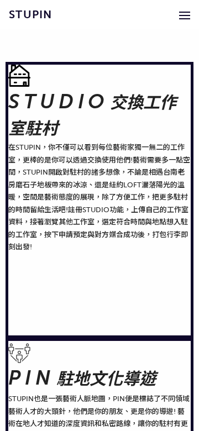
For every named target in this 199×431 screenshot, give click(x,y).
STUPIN (31, 14)
